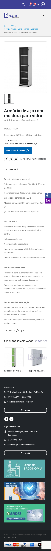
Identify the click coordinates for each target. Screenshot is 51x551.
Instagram (11, 419)
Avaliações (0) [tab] (16, 330)
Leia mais (18, 352)
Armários (19, 144)
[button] (36, 341)
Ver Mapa (25, 410)
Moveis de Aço (30, 144)
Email (16, 159)
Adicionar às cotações (18, 150)
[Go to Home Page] (5, 26)
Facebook (6, 159)
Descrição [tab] (14, 169)
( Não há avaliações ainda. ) (27, 120)
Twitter (11, 159)
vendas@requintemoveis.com (20, 402)
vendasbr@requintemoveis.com (21, 444)
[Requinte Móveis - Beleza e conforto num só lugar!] (11, 15)
